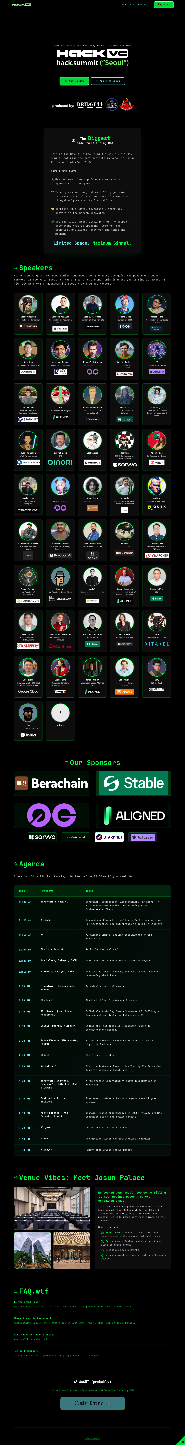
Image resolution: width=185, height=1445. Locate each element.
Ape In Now (76, 80)
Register (164, 4)
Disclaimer (92, 1438)
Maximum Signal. (112, 243)
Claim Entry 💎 (92, 1403)
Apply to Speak (110, 81)
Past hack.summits (134, 4)
